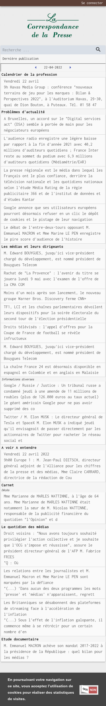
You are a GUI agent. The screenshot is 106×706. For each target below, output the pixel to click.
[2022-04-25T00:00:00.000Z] (70, 67)
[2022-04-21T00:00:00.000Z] (36, 67)
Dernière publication (21, 59)
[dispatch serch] (98, 49)
